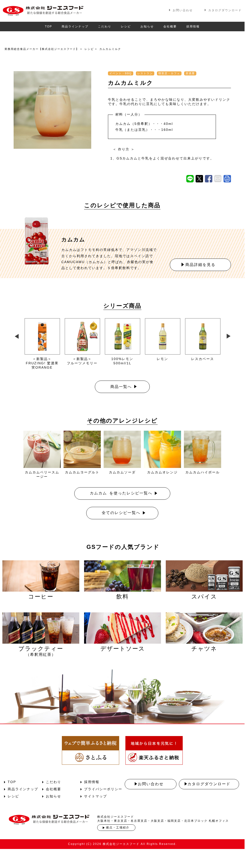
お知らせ (147, 26)
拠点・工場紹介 (117, 827)
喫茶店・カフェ (169, 73)
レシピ (126, 26)
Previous (16, 335)
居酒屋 (190, 73)
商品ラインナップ (75, 26)
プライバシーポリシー (103, 789)
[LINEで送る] (190, 178)
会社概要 (170, 26)
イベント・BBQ (120, 73)
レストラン (145, 73)
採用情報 (193, 26)
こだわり (104, 26)
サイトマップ (95, 796)
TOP (48, 26)
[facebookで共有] (208, 178)
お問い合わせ (183, 10)
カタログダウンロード (225, 10)
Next (228, 335)
